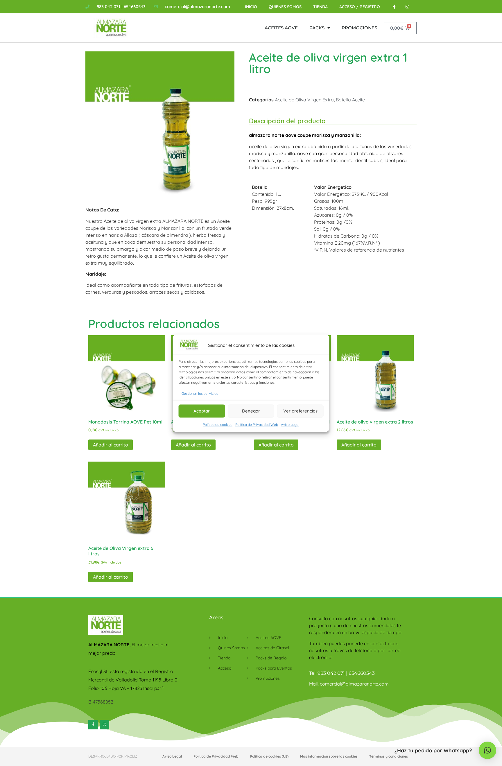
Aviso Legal (290, 424)
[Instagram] (407, 6)
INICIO (251, 6)
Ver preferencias (300, 411)
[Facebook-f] (394, 6)
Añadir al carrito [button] (110, 445)
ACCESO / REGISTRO (359, 6)
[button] (487, 750)
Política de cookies (217, 424)
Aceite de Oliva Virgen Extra (304, 100)
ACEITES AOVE (281, 28)
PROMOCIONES (359, 28)
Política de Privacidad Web (256, 424)
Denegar (251, 411)
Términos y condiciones (388, 756)
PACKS (316, 28)
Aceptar (201, 411)
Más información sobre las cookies (329, 756)
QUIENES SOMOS (285, 6)
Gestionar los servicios (200, 393)
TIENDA (320, 6)
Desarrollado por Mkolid (112, 756)
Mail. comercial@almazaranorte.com (349, 684)
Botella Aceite (350, 100)
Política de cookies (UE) (269, 756)
